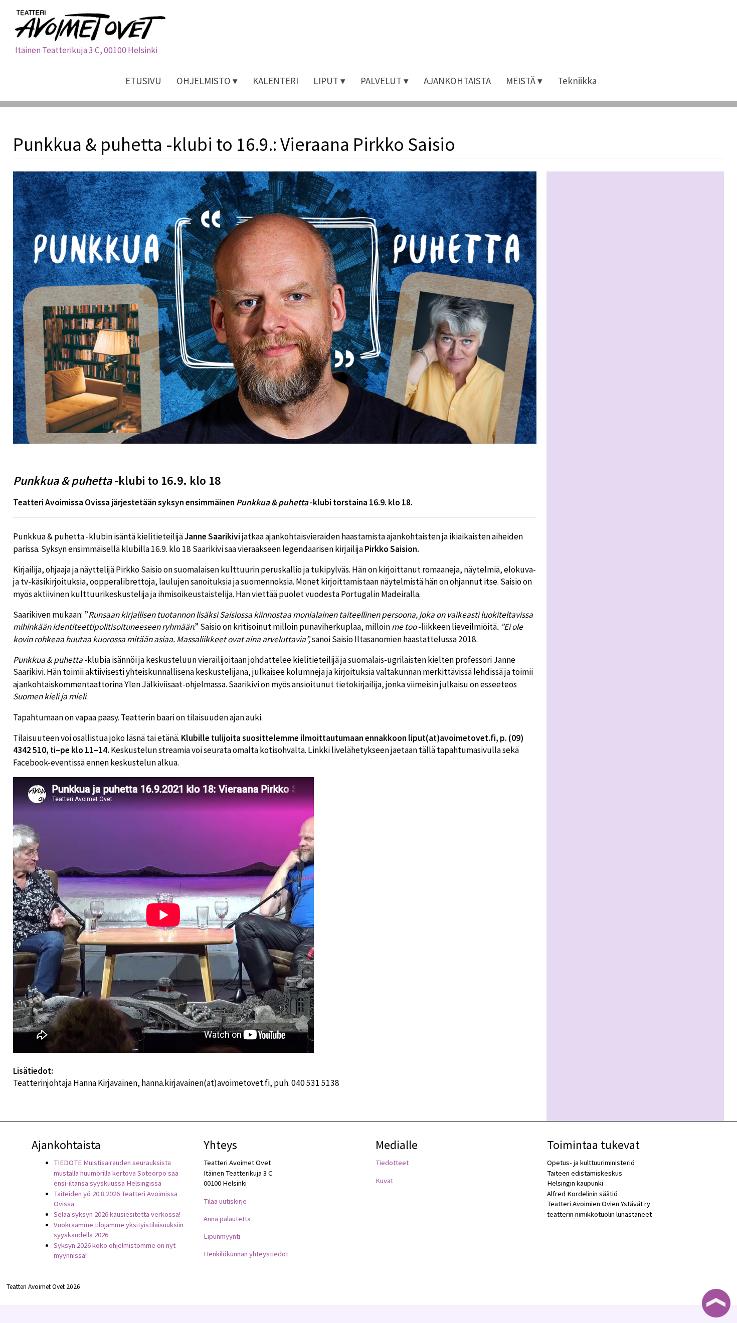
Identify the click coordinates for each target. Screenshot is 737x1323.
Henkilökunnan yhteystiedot (246, 1253)
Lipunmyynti (222, 1236)
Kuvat (384, 1180)
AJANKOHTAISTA (457, 81)
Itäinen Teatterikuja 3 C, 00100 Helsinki (86, 50)
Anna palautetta (227, 1218)
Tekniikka (577, 81)
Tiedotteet (392, 1162)
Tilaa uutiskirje (225, 1201)
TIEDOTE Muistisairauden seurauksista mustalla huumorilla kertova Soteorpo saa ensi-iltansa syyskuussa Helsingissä (116, 1173)
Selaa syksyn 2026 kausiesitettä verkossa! (117, 1214)
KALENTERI (275, 81)
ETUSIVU (143, 81)
